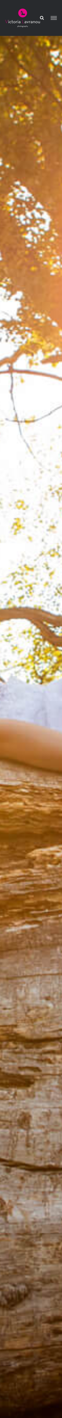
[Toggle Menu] (53, 18)
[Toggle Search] (42, 18)
